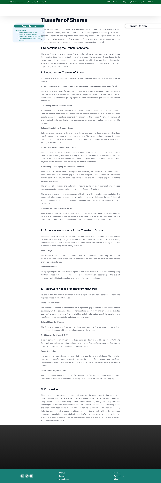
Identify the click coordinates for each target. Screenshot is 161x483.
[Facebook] (120, 44)
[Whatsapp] (135, 43)
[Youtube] (124, 44)
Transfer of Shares (20, 30)
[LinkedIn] (131, 44)
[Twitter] (27, 476)
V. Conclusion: (20, 40)
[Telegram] (139, 44)
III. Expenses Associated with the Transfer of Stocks (30, 36)
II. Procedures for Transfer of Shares (26, 34)
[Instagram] (127, 44)
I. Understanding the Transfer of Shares (26, 32)
